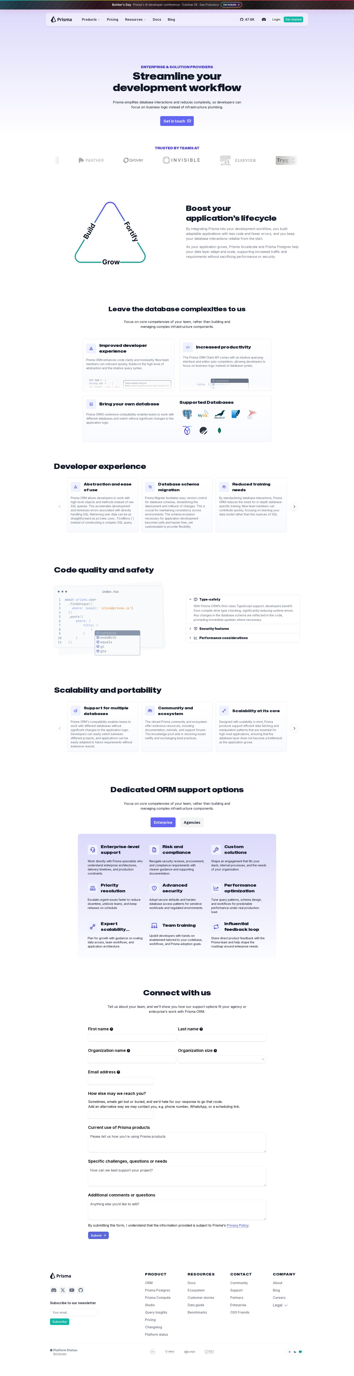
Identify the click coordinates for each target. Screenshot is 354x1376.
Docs (157, 19)
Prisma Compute (158, 1298)
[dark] (295, 1351)
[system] (300, 1351)
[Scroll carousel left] (60, 506)
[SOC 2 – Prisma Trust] (209, 1352)
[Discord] (264, 19)
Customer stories (201, 1298)
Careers (279, 1298)
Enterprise (163, 822)
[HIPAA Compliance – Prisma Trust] (169, 1352)
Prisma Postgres (157, 1290)
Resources (134, 19)
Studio (150, 1305)
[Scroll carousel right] (294, 506)
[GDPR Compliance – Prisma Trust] (152, 1351)
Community (239, 1283)
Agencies (192, 822)
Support (236, 1290)
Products (89, 19)
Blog (171, 19)
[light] (289, 1351)
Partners (236, 1298)
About (277, 1283)
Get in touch (174, 121)
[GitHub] (80, 1290)
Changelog (153, 1327)
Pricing (112, 19)
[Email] (74, 1312)
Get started (293, 19)
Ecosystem (196, 1290)
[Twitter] (62, 1290)
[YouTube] (71, 1290)
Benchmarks (197, 1312)
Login (276, 19)
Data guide (196, 1305)
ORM (149, 1283)
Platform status (156, 1334)
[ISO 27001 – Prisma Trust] (189, 1352)
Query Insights (156, 1312)
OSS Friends (239, 1312)
